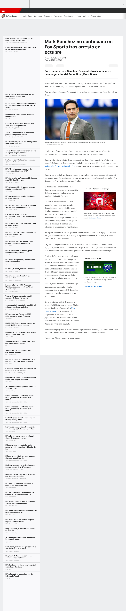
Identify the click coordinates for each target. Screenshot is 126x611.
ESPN (12, 10)
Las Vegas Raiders (68, 166)
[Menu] (3, 10)
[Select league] (7, 4)
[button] (118, 10)
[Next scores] (123, 4)
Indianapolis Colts (52, 166)
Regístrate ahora (95, 218)
